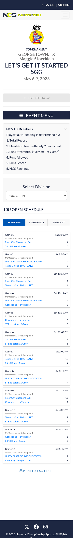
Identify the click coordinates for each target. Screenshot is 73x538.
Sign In (64, 5)
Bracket (59, 222)
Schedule (14, 222)
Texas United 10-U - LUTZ (19, 265)
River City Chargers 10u (18, 242)
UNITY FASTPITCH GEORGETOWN (24, 261)
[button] (36, 115)
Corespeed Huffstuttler (18, 304)
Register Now (38, 98)
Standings (36, 222)
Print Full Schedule (38, 470)
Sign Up (48, 5)
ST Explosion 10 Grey (16, 324)
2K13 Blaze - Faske (15, 246)
